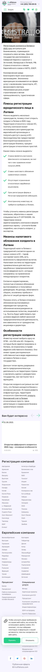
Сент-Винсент (7, 515)
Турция (24, 521)
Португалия (25, 565)
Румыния (5, 568)
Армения (5, 469)
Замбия (24, 524)
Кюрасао (5, 497)
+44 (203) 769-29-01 (28, 4)
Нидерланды (6, 562)
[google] (24, 658)
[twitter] (17, 658)
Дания (23, 544)
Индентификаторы (29, 607)
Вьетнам (5, 478)
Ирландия (5, 547)
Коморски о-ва (26, 491)
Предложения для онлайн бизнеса (9, 598)
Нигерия (24, 503)
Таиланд (5, 521)
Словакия (25, 568)
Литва (23, 550)
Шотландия (6, 577)
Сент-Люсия (25, 515)
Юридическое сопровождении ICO (29, 650)
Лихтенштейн (7, 553)
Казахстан (25, 485)
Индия (23, 481)
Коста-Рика (6, 494)
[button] (33, 416)
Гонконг (24, 478)
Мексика (5, 503)
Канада (4, 488)
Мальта (4, 559)
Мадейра (5, 556)
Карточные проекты (29, 592)
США (23, 518)
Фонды (24, 588)
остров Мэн (25, 562)
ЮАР (3, 524)
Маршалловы (26, 500)
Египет (4, 527)
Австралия (6, 466)
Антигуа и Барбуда (28, 466)
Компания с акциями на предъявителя (31, 603)
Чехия (4, 574)
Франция (5, 571)
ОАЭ (23, 506)
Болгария (25, 537)
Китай (4, 491)
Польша (5, 565)
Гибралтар (25, 540)
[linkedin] (31, 658)
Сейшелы (25, 512)
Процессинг (6, 589)
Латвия (4, 550)
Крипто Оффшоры (29, 614)
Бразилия (25, 472)
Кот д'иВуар (25, 494)
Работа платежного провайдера (9, 593)
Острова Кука (7, 509)
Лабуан (24, 497)
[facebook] (10, 658)
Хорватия (24, 571)
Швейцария (25, 574)
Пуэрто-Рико (7, 512)
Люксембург (26, 553)
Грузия (4, 481)
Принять (12, 640)
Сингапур (5, 518)
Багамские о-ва (27, 469)
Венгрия (5, 540)
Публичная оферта (21, 664)
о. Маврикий (6, 506)
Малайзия (5, 500)
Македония (25, 556)
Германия (5, 544)
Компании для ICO (29, 595)
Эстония (24, 577)
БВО (23, 475)
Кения (23, 488)
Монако (24, 559)
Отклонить (30, 640)
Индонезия (6, 485)
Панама (24, 509)
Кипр (23, 547)
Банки (4, 586)
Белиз (4, 472)
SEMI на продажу (28, 610)
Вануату (5, 475)
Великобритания (8, 537)
